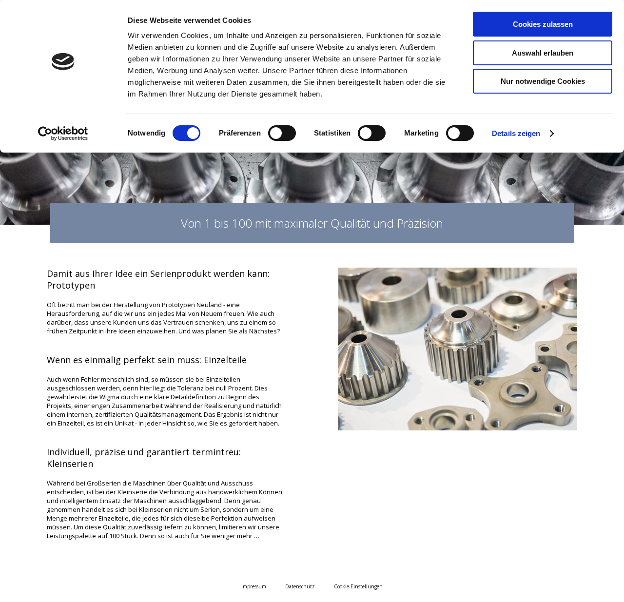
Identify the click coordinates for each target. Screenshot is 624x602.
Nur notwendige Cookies (543, 81)
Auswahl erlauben (542, 53)
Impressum (253, 586)
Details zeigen (516, 133)
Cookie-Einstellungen (358, 586)
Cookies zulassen (543, 24)
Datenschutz (300, 586)
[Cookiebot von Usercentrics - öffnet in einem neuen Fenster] (63, 133)
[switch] (282, 133)
